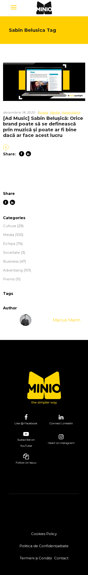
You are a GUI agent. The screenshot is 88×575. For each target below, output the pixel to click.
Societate (11, 252)
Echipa (9, 243)
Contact (61, 558)
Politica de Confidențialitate (44, 546)
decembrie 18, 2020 (19, 112)
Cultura (9, 226)
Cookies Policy (44, 534)
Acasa (43, 112)
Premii (9, 279)
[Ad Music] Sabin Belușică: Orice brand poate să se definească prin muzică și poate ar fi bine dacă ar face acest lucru (43, 126)
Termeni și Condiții (36, 558)
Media (55, 112)
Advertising (70, 112)
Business (11, 261)
